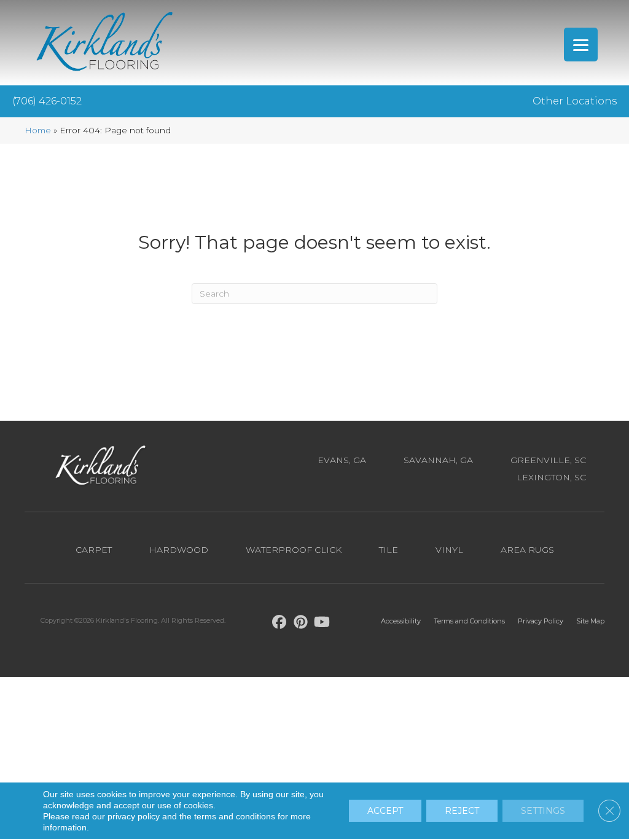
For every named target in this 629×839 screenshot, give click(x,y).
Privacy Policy (540, 621)
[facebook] (279, 624)
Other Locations (575, 101)
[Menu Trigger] (581, 44)
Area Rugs (527, 549)
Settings (543, 810)
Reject (462, 810)
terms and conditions (234, 816)
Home (38, 130)
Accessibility (401, 621)
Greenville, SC (548, 460)
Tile (388, 549)
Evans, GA (342, 460)
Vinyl (449, 549)
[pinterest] (301, 624)
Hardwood (178, 549)
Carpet (94, 549)
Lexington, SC (551, 477)
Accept (385, 810)
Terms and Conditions (469, 621)
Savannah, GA (438, 460)
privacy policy (133, 816)
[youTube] (322, 624)
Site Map (590, 621)
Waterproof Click (294, 549)
